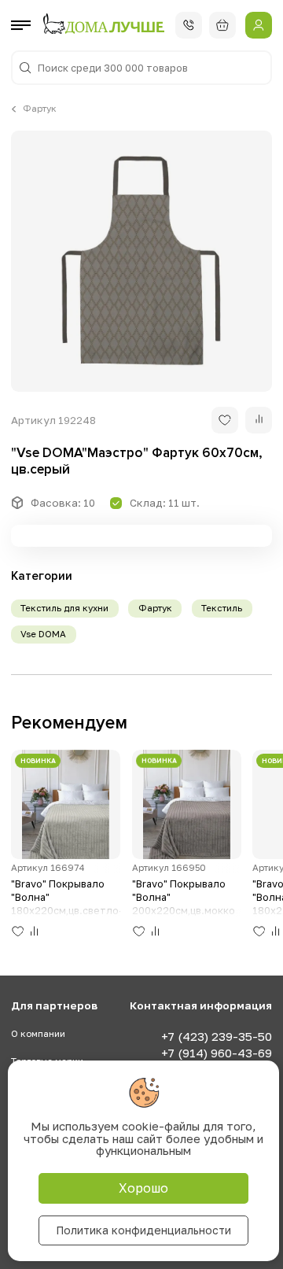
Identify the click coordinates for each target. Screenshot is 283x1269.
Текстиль (221, 608)
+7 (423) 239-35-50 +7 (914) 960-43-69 (216, 1044)
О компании (38, 1033)
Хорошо (143, 1188)
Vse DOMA (43, 634)
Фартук (40, 108)
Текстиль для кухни (64, 608)
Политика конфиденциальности (143, 1230)
